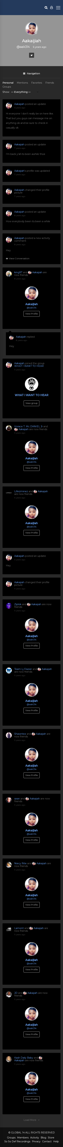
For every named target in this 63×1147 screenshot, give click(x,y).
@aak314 (31, 307)
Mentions (22, 83)
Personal (8, 83)
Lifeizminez (21, 491)
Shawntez (20, 733)
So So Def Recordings (17, 1141)
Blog (43, 1137)
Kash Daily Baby (23, 1057)
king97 (18, 272)
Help (56, 1141)
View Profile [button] (31, 313)
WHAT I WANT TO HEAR (29, 366)
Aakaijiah (19, 104)
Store (51, 1137)
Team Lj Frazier (23, 669)
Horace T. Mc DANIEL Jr (28, 426)
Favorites (36, 83)
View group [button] (31, 403)
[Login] (51, 7)
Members (23, 1137)
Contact (47, 1141)
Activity (34, 1137)
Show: (6, 91)
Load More (30, 1119)
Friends (49, 83)
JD (15, 992)
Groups (7, 87)
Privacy (36, 1141)
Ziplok (17, 604)
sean (17, 798)
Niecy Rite (20, 863)
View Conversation (19, 258)
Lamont (19, 928)
